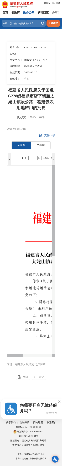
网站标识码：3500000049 (28, 427)
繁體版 (47, 3)
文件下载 (49, 135)
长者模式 (53, 23)
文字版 (41, 145)
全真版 (21, 145)
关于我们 (11, 422)
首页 (5, 12)
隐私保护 (24, 422)
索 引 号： (15, 47)
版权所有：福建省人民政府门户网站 (28, 440)
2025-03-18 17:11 (16, 128)
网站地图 (38, 422)
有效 (26, 78)
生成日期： (16, 72)
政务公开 (28, 12)
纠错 (23, 377)
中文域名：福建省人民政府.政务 (28, 445)
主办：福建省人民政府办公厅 (31, 454)
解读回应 (43, 12)
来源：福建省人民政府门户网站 (26, 364)
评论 (39, 377)
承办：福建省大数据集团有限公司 (31, 458)
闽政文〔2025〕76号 (31, 117)
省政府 (16, 12)
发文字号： (16, 59)
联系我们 (51, 422)
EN (53, 3)
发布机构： (16, 66)
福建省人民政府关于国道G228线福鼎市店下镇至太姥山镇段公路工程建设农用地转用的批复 (31, 99)
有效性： (15, 78)
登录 (58, 3)
